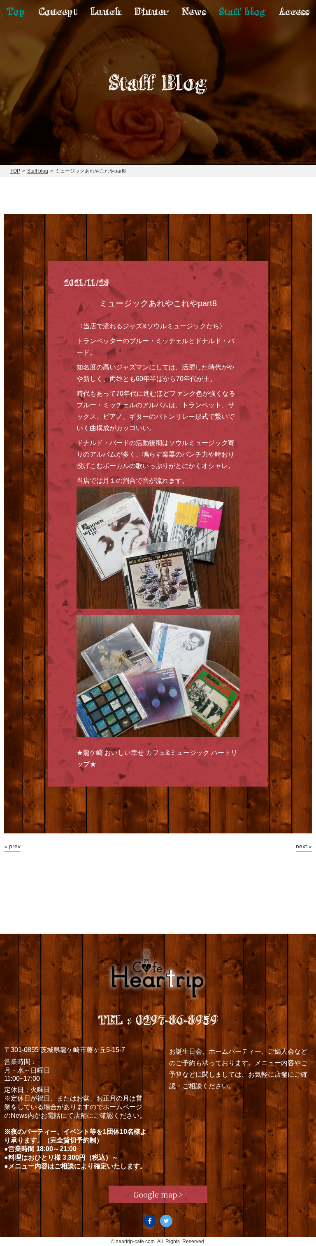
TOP (15, 171)
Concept (58, 11)
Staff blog (242, 11)
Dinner (152, 11)
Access (294, 11)
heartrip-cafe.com (135, 1241)
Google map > (158, 1194)
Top (16, 11)
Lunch (106, 11)
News (194, 11)
